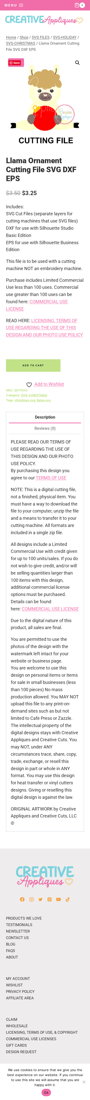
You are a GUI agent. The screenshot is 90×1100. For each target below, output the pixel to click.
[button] (77, 62)
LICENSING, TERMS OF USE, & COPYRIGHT (42, 1032)
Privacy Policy (20, 991)
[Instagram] (31, 899)
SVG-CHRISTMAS (34, 395)
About (12, 957)
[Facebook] (22, 899)
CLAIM (11, 1019)
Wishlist (14, 985)
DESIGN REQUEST (21, 1052)
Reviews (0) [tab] (45, 428)
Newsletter (18, 931)
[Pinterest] (49, 899)
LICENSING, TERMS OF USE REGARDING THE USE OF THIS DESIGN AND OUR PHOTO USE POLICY (44, 328)
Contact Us (17, 938)
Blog (10, 944)
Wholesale (17, 1026)
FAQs (10, 951)
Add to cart (33, 365)
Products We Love (24, 918)
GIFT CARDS (16, 1045)
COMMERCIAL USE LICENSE (50, 608)
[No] (83, 1081)
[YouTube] (58, 899)
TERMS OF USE (51, 477)
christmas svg (25, 400)
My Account (18, 978)
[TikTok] (67, 899)
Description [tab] (45, 417)
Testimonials (19, 925)
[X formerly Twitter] (40, 899)
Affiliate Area (20, 998)
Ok (46, 1093)
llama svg (43, 400)
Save (17, 63)
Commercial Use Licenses (31, 1039)
